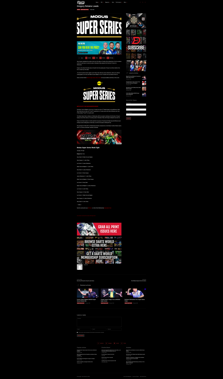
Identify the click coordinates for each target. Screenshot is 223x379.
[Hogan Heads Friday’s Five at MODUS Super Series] (111, 293)
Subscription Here (107, 208)
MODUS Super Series (84, 9)
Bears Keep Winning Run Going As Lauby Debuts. (85, 280)
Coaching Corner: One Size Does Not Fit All (109, 360)
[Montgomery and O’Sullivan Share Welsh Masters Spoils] (144, 89)
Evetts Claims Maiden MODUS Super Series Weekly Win (132, 94)
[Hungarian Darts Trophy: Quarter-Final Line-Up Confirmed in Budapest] (144, 83)
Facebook (101, 343)
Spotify (117, 343)
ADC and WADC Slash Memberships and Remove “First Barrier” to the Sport (135, 362)
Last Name (128, 107)
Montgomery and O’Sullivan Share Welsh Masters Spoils (135, 354)
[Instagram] (143, 2)
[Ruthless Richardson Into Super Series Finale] (135, 293)
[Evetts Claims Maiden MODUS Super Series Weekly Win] (144, 94)
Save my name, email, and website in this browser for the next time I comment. (91, 332)
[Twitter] (145, 2)
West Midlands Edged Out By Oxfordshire (138, 280)
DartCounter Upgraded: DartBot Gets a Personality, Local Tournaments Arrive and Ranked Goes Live (111, 351)
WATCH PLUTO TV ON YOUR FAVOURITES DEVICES (87, 106)
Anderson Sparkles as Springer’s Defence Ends (85, 361)
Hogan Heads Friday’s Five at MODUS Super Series (110, 300)
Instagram (110, 343)
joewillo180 (86, 264)
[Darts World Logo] (83, 3)
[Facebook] (140, 2)
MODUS (78, 9)
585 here (90, 208)
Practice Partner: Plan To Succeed (107, 357)
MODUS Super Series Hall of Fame (94, 77)
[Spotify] (114, 343)
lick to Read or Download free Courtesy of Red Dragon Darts (86, 215)
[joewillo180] (79, 267)
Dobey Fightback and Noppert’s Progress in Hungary (86, 358)
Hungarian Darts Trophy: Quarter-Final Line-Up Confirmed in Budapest (133, 82)
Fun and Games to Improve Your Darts (108, 354)
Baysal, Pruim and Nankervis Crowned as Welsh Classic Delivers (133, 77)
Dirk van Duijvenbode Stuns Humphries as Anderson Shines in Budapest (87, 355)
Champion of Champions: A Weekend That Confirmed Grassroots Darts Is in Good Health (135, 358)
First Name (128, 102)
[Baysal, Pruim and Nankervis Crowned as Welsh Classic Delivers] (144, 77)
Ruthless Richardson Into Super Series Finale (135, 300)
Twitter (125, 343)
